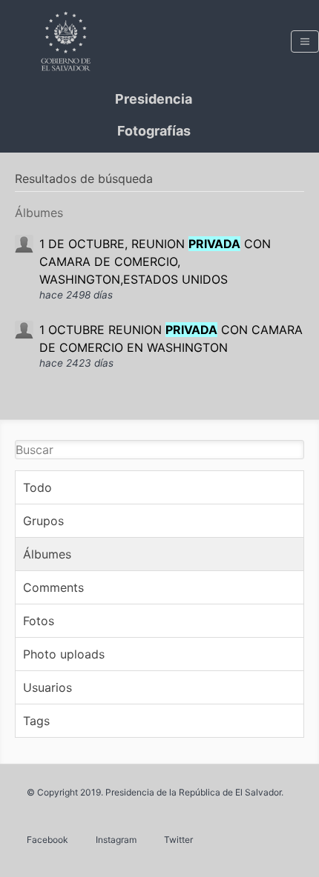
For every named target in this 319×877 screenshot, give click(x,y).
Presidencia (153, 99)
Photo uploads (64, 654)
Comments (53, 587)
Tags (36, 720)
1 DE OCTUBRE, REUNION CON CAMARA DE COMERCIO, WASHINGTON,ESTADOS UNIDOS (155, 261)
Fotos (38, 620)
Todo (37, 487)
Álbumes (47, 554)
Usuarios (47, 687)
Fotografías (154, 131)
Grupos (43, 520)
